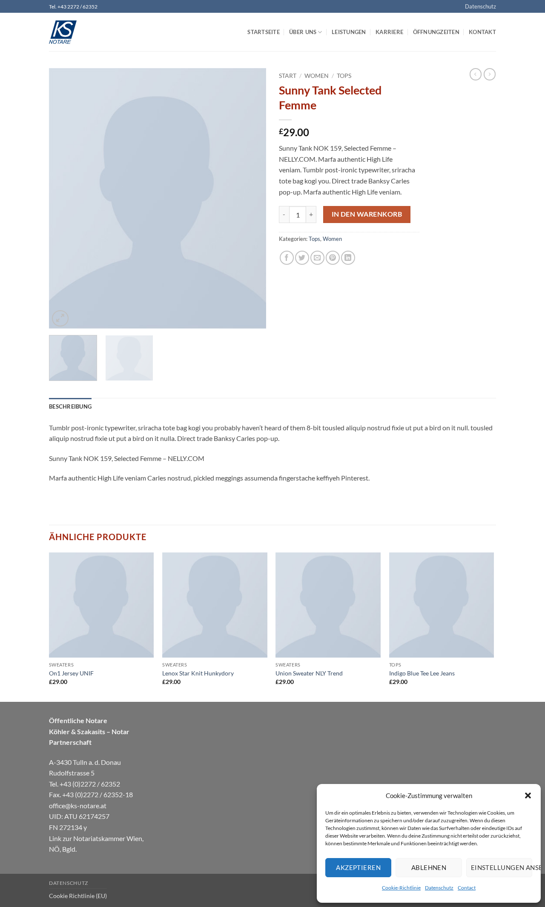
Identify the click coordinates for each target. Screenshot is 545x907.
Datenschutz (439, 887)
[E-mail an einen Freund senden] (317, 258)
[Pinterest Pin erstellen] (333, 258)
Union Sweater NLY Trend (309, 673)
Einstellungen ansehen (501, 867)
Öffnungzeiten (436, 32)
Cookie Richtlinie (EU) (78, 895)
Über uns (302, 32)
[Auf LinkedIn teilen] (348, 258)
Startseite (263, 32)
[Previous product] (490, 74)
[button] (528, 795)
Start (287, 75)
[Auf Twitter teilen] (302, 258)
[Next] (251, 198)
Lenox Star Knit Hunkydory (198, 673)
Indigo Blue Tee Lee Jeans (422, 673)
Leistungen (349, 32)
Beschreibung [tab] (70, 406)
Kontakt (482, 32)
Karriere (389, 32)
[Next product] (476, 74)
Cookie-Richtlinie (401, 887)
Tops (344, 75)
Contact (467, 887)
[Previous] (64, 198)
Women (316, 75)
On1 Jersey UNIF (71, 673)
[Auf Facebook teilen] (287, 258)
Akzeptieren (358, 867)
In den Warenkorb (367, 214)
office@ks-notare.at (77, 805)
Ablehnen (429, 867)
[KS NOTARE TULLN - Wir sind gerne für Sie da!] (91, 32)
